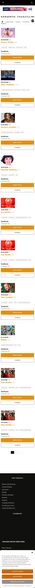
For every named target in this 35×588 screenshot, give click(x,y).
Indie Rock (19, 47)
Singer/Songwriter (7, 132)
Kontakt (4, 492)
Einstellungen (17, 582)
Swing (10, 302)
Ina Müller (7, 212)
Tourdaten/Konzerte (8, 503)
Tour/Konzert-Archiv (8, 505)
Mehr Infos (17, 57)
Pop (25, 47)
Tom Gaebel (8, 297)
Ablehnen (17, 576)
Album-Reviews (6, 548)
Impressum (29, 585)
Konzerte (4, 497)
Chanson (17, 132)
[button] (32, 552)
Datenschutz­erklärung (19, 585)
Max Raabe (8, 382)
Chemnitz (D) (5, 54)
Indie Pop (4, 47)
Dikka (5, 340)
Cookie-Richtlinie (8, 585)
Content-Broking (7, 487)
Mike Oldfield (10, 85)
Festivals (4, 500)
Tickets (17, 62)
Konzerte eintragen (7, 495)
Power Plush (9, 42)
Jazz (15, 302)
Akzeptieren (17, 571)
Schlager (4, 217)
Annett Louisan (10, 127)
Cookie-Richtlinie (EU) (8, 508)
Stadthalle (4, 51)
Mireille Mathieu (10, 170)
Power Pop (12, 47)
